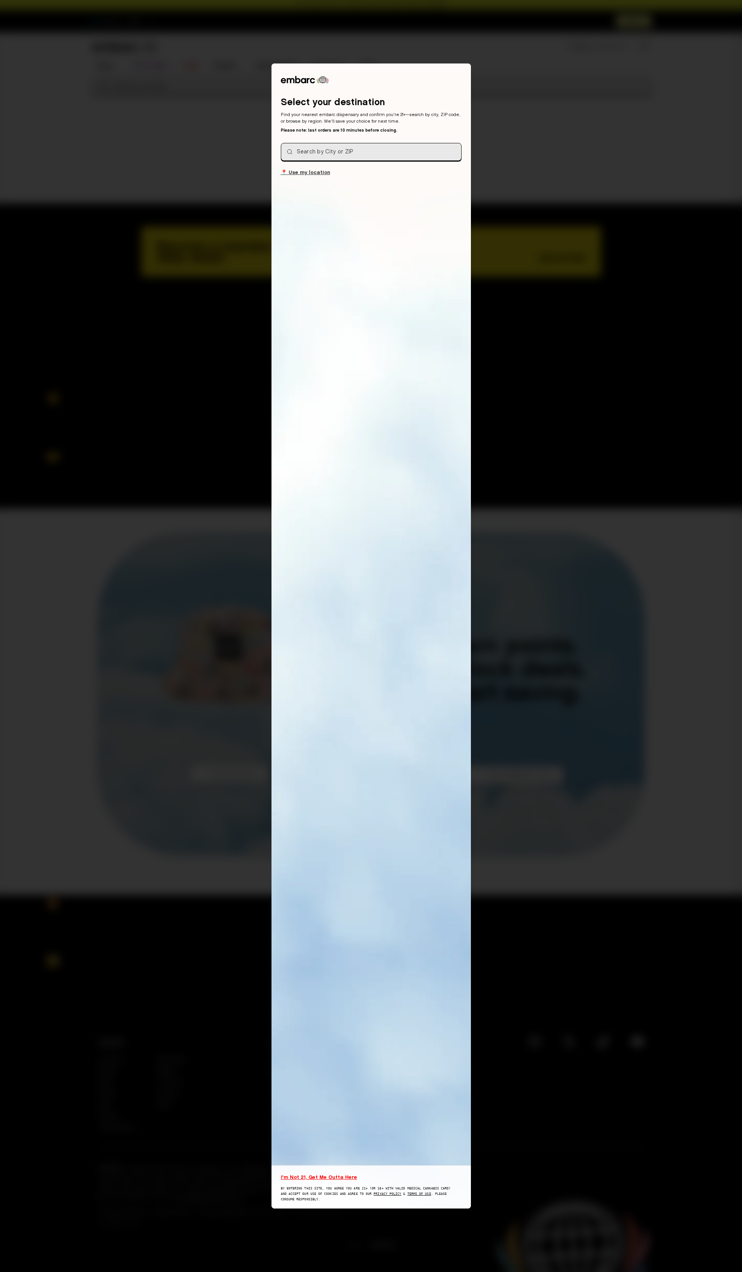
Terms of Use (419, 1194)
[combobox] (371, 152)
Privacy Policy (387, 1194)
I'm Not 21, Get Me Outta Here (319, 1177)
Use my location (305, 172)
